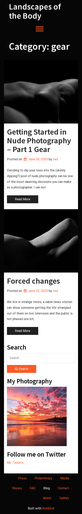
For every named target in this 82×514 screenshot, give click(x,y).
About (47, 498)
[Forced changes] (41, 241)
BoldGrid (48, 508)
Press (22, 478)
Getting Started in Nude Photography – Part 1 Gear (39, 140)
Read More (22, 199)
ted (55, 159)
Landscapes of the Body (35, 11)
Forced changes (33, 281)
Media (64, 478)
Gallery (64, 498)
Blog (46, 488)
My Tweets (15, 463)
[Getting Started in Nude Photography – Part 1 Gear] (41, 92)
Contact (63, 488)
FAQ (32, 488)
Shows (17, 488)
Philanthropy (43, 478)
